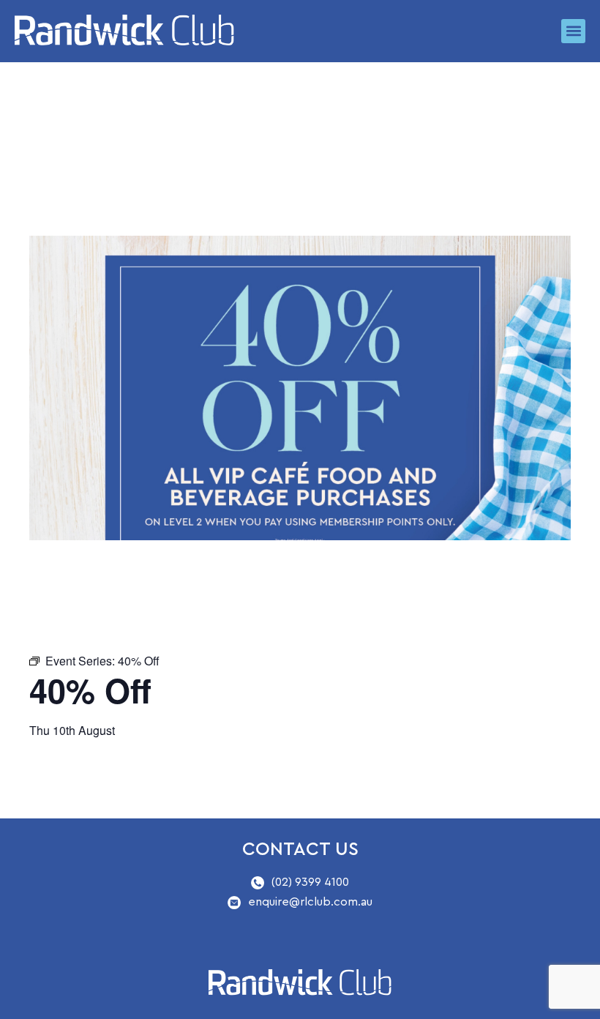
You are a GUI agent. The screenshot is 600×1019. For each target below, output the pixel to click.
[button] (573, 31)
